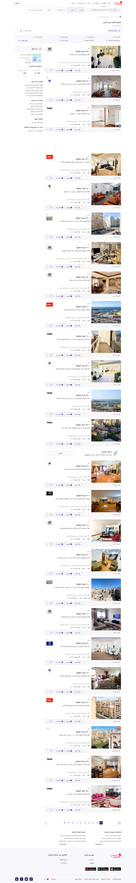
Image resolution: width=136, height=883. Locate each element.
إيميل (68, 70)
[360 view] (115, 381)
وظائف (92, 863)
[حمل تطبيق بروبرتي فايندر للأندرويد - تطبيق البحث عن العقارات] (103, 869)
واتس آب (58, 70)
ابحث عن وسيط (81, 3)
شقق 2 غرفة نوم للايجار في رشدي (34, 90)
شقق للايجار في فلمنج (37, 114)
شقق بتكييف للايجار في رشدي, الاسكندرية (74, 838)
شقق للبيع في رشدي (37, 122)
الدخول (17, 3)
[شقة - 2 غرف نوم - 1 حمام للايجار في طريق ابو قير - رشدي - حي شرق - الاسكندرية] (83, 710)
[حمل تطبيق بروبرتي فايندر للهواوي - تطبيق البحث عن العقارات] (90, 869)
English (53, 879)
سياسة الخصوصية (105, 879)
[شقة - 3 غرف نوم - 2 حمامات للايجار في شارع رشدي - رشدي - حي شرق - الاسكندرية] (83, 118)
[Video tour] (115, 126)
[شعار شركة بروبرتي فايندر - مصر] (118, 3)
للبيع (109, 3)
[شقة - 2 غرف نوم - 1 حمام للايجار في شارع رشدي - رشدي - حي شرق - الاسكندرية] (83, 196)
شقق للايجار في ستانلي (36, 106)
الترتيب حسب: (27, 31)
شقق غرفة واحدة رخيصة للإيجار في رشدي (110, 841)
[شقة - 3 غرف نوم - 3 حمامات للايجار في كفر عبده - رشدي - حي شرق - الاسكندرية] (83, 769)
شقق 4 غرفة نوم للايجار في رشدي (34, 93)
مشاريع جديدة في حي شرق (35, 130)
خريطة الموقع (78, 879)
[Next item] (18, 66)
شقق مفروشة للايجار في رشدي (35, 87)
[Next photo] (119, 56)
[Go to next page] (46, 822)
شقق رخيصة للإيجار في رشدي (113, 835)
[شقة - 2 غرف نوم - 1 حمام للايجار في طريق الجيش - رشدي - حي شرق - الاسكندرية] (83, 314)
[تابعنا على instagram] (31, 879)
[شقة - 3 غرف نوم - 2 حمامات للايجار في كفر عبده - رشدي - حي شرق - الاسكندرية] (83, 373)
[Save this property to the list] (51, 70)
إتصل (76, 70)
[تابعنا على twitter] (21, 879)
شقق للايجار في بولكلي (36, 111)
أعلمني (60, 453)
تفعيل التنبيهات (113, 30)
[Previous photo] (93, 56)
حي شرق (111, 17)
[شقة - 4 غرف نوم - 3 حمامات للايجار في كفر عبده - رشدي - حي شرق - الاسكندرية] (83, 474)
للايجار (104, 3)
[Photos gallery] (106, 57)
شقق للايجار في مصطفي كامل (35, 109)
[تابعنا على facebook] (26, 879)
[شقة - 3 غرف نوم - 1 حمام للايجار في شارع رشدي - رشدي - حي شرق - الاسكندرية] (83, 533)
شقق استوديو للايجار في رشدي (35, 95)
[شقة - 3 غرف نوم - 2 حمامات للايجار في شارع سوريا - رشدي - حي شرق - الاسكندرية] (83, 739)
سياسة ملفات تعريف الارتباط (91, 879)
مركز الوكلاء (63, 859)
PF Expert (64, 863)
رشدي (114, 10)
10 (64, 823)
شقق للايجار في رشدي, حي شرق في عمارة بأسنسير (72, 841)
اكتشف (73, 3)
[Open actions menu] (47, 70)
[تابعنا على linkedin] (16, 879)
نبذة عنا (91, 859)
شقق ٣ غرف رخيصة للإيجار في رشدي (111, 838)
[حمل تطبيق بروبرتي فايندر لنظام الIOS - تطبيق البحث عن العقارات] (115, 869)
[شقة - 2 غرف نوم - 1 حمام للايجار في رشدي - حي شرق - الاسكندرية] (83, 89)
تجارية (89, 3)
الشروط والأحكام (116, 879)
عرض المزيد (24, 40)
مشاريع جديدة (96, 3)
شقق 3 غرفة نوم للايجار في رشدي (34, 85)
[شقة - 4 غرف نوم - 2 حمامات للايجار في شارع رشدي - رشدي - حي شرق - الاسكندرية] (83, 226)
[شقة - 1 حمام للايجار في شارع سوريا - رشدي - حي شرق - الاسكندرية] (83, 592)
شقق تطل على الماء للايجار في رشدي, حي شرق (73, 835)
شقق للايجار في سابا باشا (36, 104)
